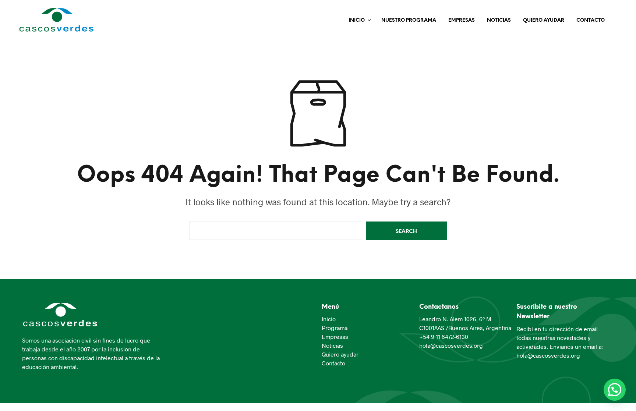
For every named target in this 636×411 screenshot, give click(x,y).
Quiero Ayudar (543, 20)
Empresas (461, 20)
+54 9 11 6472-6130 (443, 336)
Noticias (499, 20)
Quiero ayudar (340, 354)
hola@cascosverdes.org (451, 345)
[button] (615, 390)
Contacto (590, 20)
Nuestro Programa (408, 20)
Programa (334, 327)
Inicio (357, 20)
